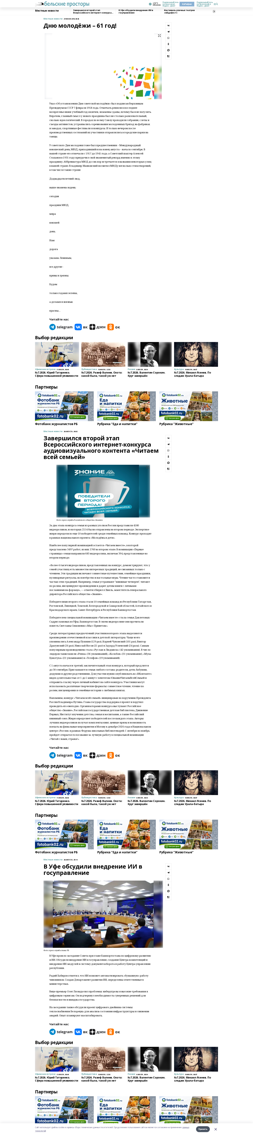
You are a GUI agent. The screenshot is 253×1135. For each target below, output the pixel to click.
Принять (202, 1129)
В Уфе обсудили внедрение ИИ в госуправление (136, 11)
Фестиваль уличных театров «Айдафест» (179, 11)
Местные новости (47, 10)
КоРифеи (187, 4)
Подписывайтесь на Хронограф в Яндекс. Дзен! (204, 4)
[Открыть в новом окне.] (61, 327)
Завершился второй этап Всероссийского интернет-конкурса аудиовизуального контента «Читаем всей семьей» (93, 11)
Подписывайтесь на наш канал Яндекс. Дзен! (170, 4)
